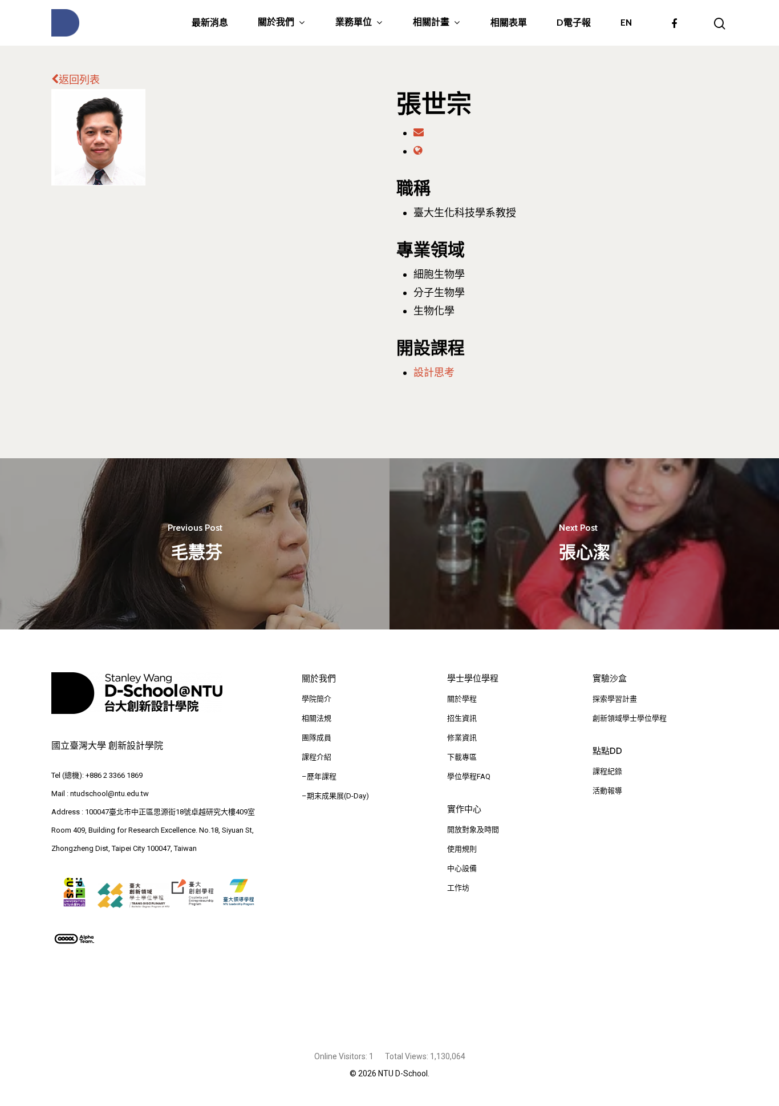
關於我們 (276, 22)
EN (626, 22)
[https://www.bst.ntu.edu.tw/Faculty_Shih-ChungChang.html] (417, 151)
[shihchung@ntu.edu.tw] (418, 133)
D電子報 (574, 22)
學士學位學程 (472, 678)
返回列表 (79, 80)
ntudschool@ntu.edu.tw (109, 793)
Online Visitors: (341, 1056)
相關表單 (508, 22)
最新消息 (210, 22)
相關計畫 (431, 22)
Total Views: (407, 1056)
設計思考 (434, 372)
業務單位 (353, 22)
